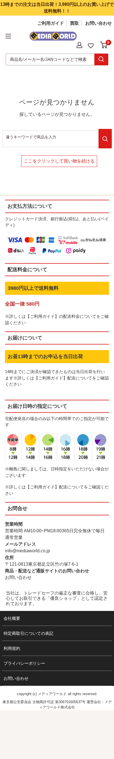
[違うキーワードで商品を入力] (105, 138)
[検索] (101, 59)
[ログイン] (79, 45)
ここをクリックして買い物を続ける (59, 161)
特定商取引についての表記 (28, 633)
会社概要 (12, 618)
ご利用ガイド (50, 23)
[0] (103, 45)
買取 (74, 23)
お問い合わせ (98, 23)
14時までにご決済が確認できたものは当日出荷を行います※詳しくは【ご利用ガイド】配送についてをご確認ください (57, 377)
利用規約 (12, 648)
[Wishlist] (90, 45)
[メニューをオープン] (8, 36)
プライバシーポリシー (24, 663)
